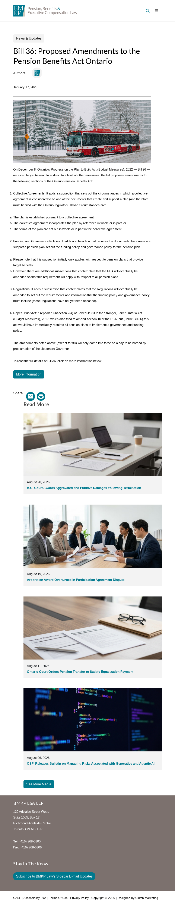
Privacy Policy (79, 898)
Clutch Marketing (146, 898)
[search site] (147, 11)
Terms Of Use (58, 898)
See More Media (38, 784)
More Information (28, 374)
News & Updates (29, 38)
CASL (17, 898)
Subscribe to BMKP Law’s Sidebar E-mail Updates (54, 876)
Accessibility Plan (35, 898)
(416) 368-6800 (30, 841)
